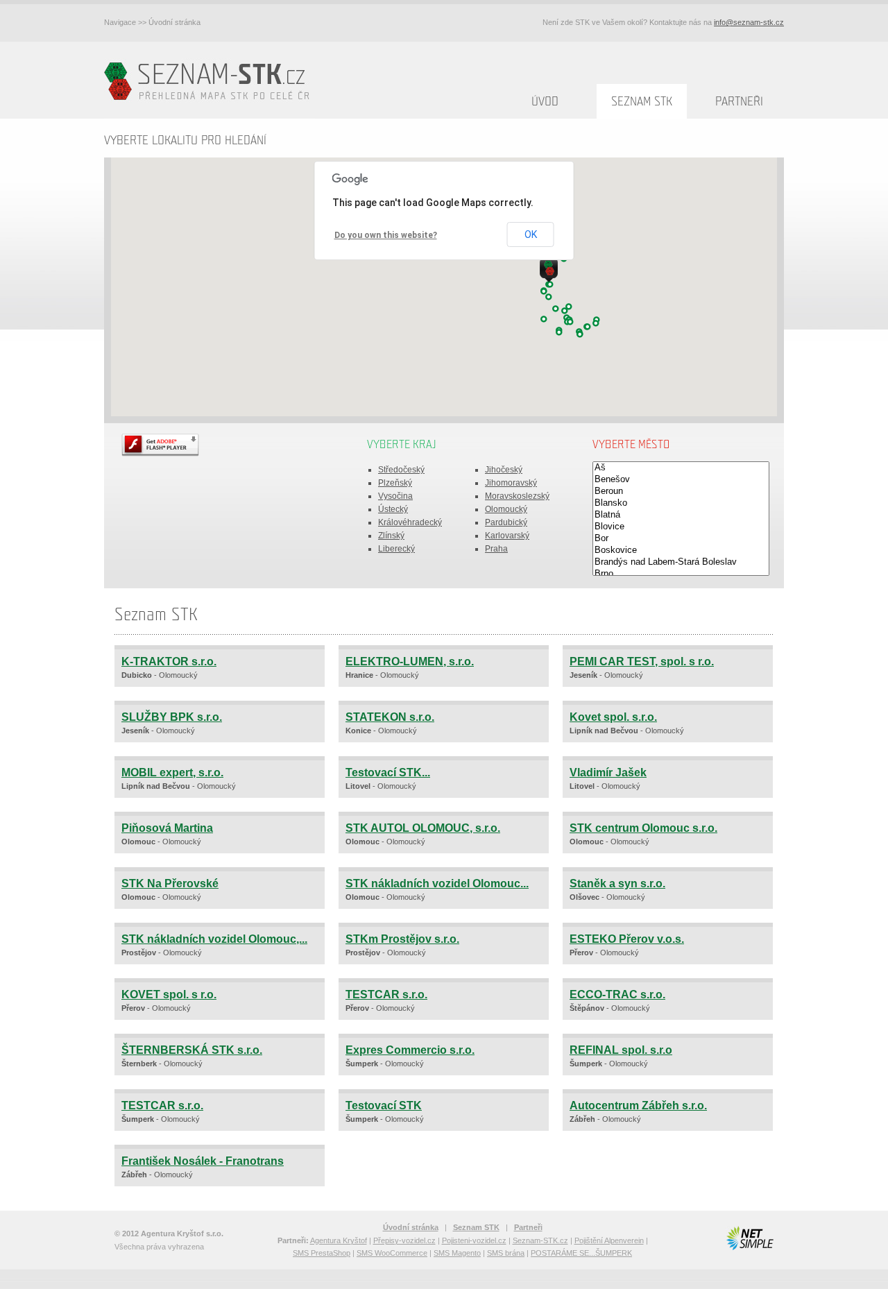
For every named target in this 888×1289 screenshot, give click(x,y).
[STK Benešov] (681, 480)
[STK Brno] (681, 574)
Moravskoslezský (517, 496)
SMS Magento (457, 1253)
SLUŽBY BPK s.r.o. (171, 717)
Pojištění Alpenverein (609, 1240)
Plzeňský (395, 483)
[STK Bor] (681, 539)
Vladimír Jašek (608, 772)
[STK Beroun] (681, 491)
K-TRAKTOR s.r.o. (168, 661)
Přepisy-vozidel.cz (404, 1240)
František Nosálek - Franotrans (202, 1161)
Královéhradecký (410, 522)
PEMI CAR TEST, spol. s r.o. (642, 661)
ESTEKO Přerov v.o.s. (627, 939)
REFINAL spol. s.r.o (621, 1050)
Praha (496, 549)
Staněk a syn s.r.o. (617, 883)
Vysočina (395, 496)
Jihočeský (503, 470)
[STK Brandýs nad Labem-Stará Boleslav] (681, 562)
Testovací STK (383, 1105)
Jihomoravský (511, 483)
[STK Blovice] (681, 527)
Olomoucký (506, 509)
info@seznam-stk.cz (749, 22)
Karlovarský (507, 535)
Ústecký (393, 509)
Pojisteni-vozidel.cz (474, 1240)
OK (530, 234)
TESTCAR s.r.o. (386, 994)
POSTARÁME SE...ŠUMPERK (581, 1253)
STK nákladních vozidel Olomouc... (437, 883)
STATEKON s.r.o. (389, 717)
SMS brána (505, 1253)
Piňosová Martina (167, 828)
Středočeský (401, 470)
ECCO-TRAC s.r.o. (617, 994)
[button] (559, 332)
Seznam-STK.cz (540, 1240)
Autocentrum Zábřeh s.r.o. (638, 1105)
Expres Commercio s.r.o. (410, 1050)
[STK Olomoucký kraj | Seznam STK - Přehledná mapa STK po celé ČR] (209, 80)
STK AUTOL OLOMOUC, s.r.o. (422, 828)
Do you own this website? (385, 235)
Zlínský (391, 535)
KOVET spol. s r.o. (168, 994)
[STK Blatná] (681, 515)
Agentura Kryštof (338, 1240)
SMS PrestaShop (321, 1253)
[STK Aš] (681, 468)
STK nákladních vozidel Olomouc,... (214, 939)
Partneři (739, 101)
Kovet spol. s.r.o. (613, 717)
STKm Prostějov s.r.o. (402, 939)
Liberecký (396, 549)
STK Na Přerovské (170, 883)
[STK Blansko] (681, 503)
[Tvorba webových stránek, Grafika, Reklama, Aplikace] (750, 1238)
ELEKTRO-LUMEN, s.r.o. (409, 661)
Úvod (544, 101)
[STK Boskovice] (681, 550)
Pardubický (506, 522)
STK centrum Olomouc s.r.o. (643, 828)
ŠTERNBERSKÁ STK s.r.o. (191, 1050)
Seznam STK (641, 101)
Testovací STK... (387, 772)
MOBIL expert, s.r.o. (172, 772)
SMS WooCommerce (392, 1253)
